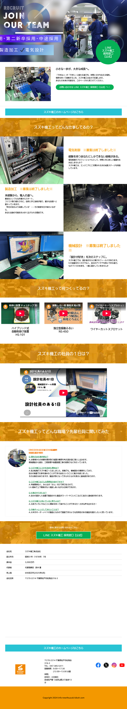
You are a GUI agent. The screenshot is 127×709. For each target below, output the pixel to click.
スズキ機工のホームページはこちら (63, 112)
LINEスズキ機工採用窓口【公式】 (108, 52)
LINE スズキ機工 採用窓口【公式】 (63, 535)
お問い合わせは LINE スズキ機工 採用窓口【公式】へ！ (84, 87)
